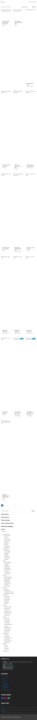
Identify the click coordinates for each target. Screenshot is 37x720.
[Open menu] (28, 2)
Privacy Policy (5, 684)
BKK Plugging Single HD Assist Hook (18, 249)
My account (5, 682)
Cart (3, 678)
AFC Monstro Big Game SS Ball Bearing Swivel (5, 22)
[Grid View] (33, 7)
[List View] (35, 7)
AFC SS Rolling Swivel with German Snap (18, 22)
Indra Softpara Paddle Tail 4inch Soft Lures (30, 413)
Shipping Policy (6, 687)
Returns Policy (5, 685)
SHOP (4, 688)
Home (4, 681)
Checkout (4, 679)
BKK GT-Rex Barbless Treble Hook (18, 166)
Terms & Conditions (6, 690)
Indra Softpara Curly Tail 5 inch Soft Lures (18, 413)
